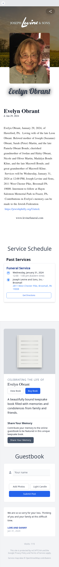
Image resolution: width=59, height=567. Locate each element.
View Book (15, 390)
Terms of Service (38, 553)
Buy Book (33, 390)
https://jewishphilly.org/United (22, 209)
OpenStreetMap (33, 558)
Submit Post (29, 493)
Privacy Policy (21, 553)
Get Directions (29, 295)
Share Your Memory (20, 440)
